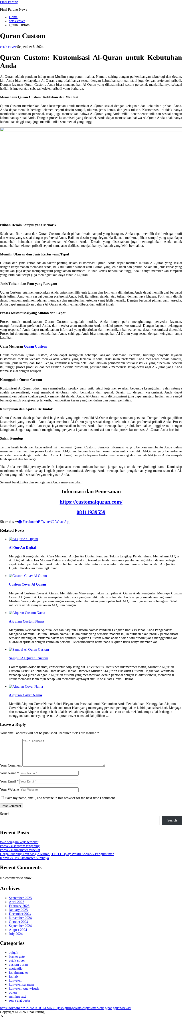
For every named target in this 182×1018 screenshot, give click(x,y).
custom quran (18, 964)
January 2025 (18, 910)
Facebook (29, 522)
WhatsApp (62, 522)
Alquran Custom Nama (26, 621)
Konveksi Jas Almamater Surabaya (24, 858)
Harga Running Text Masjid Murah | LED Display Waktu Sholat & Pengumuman (57, 854)
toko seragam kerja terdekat (19, 842)
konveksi (15, 980)
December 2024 (20, 914)
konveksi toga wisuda (24, 988)
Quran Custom (35, 346)
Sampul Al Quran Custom (28, 658)
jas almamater (18, 972)
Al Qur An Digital (22, 547)
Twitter (45, 522)
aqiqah (13, 952)
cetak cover (17, 21)
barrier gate (17, 956)
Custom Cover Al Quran (27, 584)
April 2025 (16, 902)
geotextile (15, 968)
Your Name (9, 773)
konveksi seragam (21, 984)
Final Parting (9, 2)
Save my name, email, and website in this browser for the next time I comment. (60, 798)
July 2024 (16, 934)
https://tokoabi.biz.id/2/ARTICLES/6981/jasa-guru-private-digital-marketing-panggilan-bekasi (65, 1008)
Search (5, 814)
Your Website (9, 789)
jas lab (13, 976)
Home (13, 17)
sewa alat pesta (19, 1000)
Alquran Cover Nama (25, 695)
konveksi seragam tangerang (20, 846)
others (13, 992)
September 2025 (20, 898)
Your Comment (11, 765)
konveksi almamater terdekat (20, 850)
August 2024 (18, 930)
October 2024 (18, 922)
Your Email (9, 781)
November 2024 (20, 918)
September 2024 (20, 926)
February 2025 (19, 906)
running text (17, 996)
